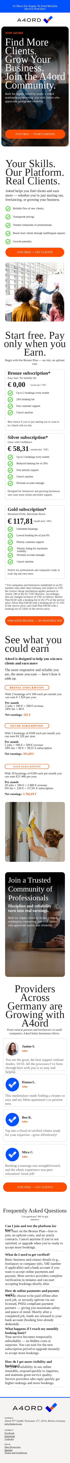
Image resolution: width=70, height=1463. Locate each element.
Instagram (10, 1436)
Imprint (8, 1450)
